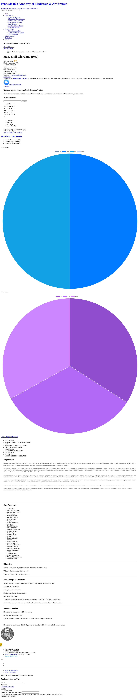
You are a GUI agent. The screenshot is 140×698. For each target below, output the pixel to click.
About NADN (9, 15)
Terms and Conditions (11, 670)
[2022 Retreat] (16, 61)
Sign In (7, 39)
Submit (24, 101)
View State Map (13, 34)
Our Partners (8, 38)
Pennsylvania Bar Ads (15, 22)
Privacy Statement (10, 672)
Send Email (7, 77)
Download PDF (8, 48)
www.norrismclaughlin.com (17, 75)
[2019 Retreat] (14, 61)
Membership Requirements (16, 19)
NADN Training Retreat (15, 26)
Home (6, 14)
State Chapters (12, 24)
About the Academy (14, 17)
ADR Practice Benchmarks (11, 136)
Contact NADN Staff (11, 656)
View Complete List (14, 31)
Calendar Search (9, 36)
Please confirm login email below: (11, 692)
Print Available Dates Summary (13, 132)
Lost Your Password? (7, 686)
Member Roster (9, 29)
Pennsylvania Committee (15, 20)
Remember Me (7, 690)
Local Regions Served (9, 437)
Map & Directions (9, 47)
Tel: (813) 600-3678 (11, 654)
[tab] (70, 136)
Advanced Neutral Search (16, 32)
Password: (4, 685)
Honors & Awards (13, 27)
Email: (3, 683)
